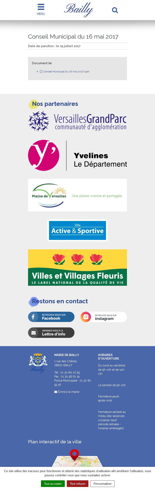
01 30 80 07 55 (70, 372)
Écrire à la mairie (68, 391)
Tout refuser (77, 483)
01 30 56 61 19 (70, 376)
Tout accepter (53, 483)
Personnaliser (102, 483)
